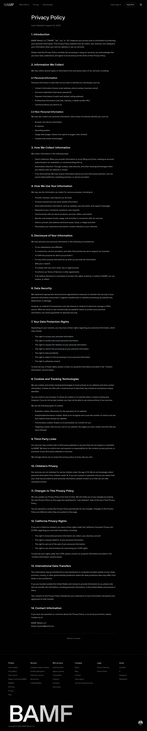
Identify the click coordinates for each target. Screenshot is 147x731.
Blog (76, 671)
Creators (56, 679)
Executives (57, 687)
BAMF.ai (11, 683)
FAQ (9, 695)
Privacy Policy (102, 671)
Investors (56, 683)
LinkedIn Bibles (35, 683)
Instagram (123, 675)
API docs (11, 687)
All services (34, 679)
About (77, 667)
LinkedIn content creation (39, 667)
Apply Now (130, 4)
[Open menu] (140, 4)
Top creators (12, 675)
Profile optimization (37, 671)
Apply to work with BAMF (17, 679)
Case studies (13, 667)
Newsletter (123, 679)
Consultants (57, 675)
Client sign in (115, 5)
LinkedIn (122, 667)
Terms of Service (103, 667)
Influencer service (37, 675)
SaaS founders (58, 667)
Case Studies (47, 5)
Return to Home (73, 638)
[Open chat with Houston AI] (140, 723)
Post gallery (12, 671)
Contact (78, 675)
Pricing (36, 5)
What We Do (24, 5)
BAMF (9, 5)
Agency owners (58, 671)
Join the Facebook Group (84, 683)
